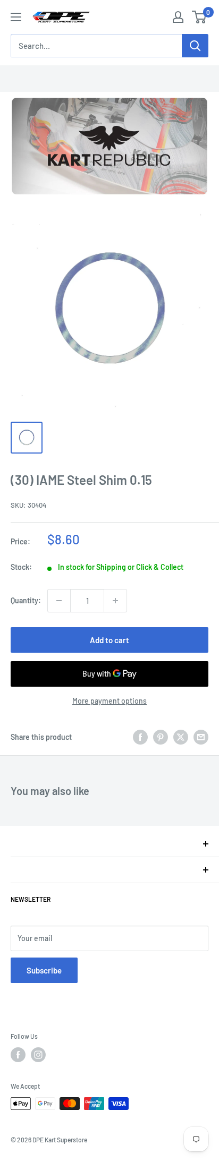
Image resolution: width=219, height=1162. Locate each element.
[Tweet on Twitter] (180, 737)
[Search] (195, 45)
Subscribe (44, 970)
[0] (199, 17)
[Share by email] (200, 737)
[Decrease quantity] (59, 600)
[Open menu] (16, 17)
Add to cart (109, 640)
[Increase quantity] (115, 600)
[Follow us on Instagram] (38, 1054)
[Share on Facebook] (140, 737)
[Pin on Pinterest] (160, 737)
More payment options (109, 700)
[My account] (178, 17)
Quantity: (26, 600)
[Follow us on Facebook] (18, 1054)
